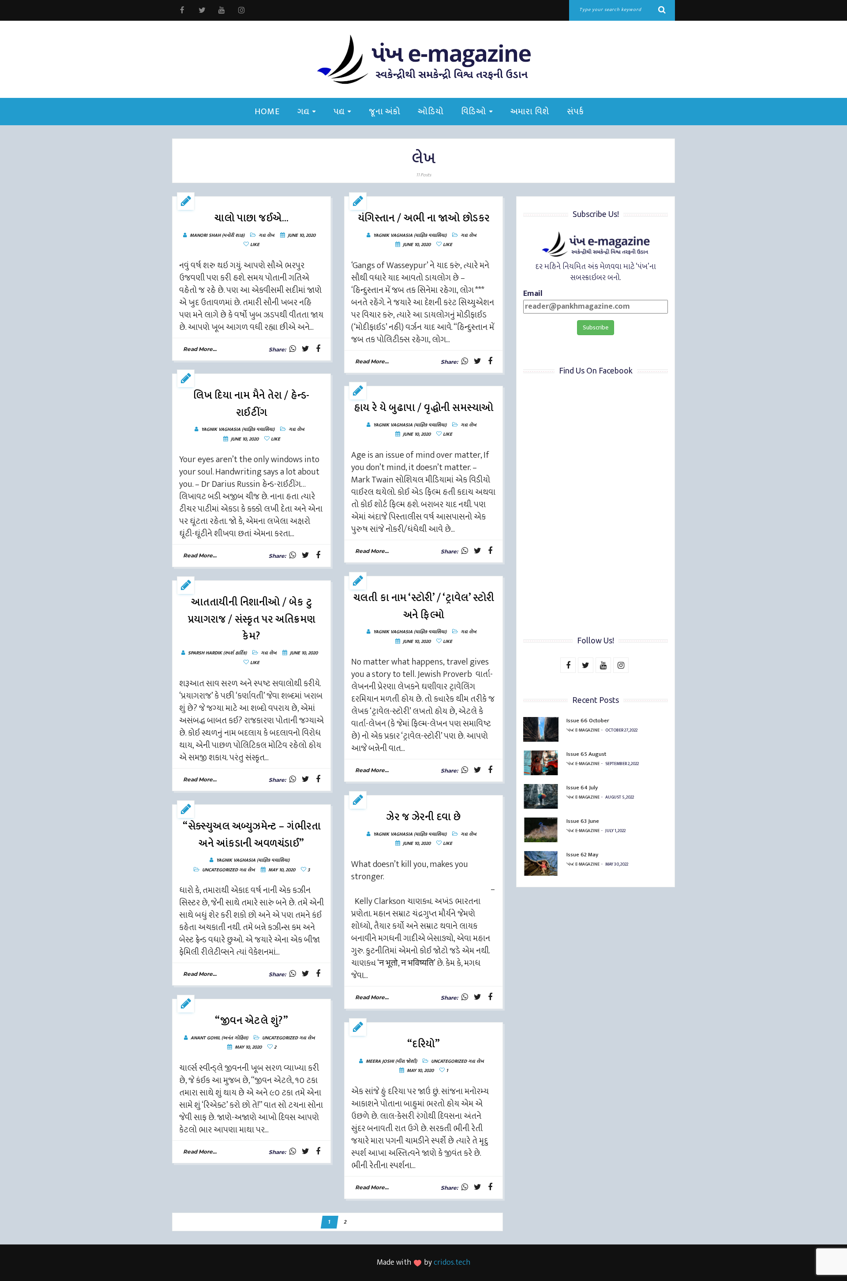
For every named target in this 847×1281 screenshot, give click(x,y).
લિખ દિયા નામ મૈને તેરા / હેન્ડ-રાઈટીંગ (251, 404)
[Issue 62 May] (540, 863)
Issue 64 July (582, 787)
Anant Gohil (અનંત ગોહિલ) (219, 1038)
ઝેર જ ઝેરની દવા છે (423, 817)
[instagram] (241, 10)
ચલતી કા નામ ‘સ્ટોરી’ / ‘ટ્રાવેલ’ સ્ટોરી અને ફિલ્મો (423, 607)
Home (267, 111)
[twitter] (202, 10)
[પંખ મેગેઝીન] (423, 59)
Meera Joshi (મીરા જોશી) (391, 1061)
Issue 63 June (582, 821)
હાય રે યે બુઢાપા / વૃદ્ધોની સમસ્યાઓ (424, 408)
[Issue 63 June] (540, 830)
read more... (200, 349)
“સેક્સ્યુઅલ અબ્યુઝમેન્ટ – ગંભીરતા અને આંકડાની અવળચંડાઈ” (251, 835)
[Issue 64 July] (540, 796)
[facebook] (182, 10)
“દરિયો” (423, 1044)
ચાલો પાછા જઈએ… (251, 218)
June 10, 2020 (301, 235)
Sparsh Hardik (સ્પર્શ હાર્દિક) (217, 653)
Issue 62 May (582, 854)
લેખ (270, 235)
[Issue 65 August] (540, 763)
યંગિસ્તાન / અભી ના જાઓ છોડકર (424, 218)
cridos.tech (452, 1262)
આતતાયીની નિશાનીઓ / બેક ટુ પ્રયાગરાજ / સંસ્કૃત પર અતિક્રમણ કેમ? (251, 619)
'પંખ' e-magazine (583, 730)
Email (533, 294)
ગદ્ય (303, 111)
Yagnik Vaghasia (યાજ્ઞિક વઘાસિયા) (409, 235)
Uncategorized (220, 870)
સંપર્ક (575, 111)
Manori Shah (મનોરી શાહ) (217, 235)
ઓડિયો (430, 111)
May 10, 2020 (281, 870)
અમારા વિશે (529, 111)
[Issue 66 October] (540, 729)
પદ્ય (339, 111)
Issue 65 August (586, 754)
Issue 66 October (587, 720)
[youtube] (221, 10)
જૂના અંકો (384, 111)
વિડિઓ (473, 111)
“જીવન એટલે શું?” (251, 1020)
